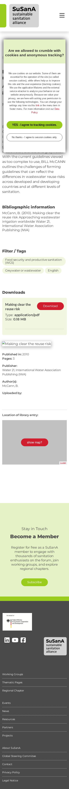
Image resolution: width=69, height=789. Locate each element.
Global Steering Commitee (19, 756)
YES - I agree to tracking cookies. (34, 124)
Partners (7, 727)
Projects (7, 735)
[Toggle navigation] (62, 15)
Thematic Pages (12, 682)
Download (50, 306)
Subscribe (34, 582)
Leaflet (63, 462)
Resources (8, 719)
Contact (7, 764)
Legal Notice (10, 780)
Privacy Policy (11, 772)
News (5, 711)
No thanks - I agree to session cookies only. (34, 137)
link (37, 105)
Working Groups (12, 674)
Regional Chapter (13, 690)
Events (6, 703)
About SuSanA (11, 748)
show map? (34, 442)
